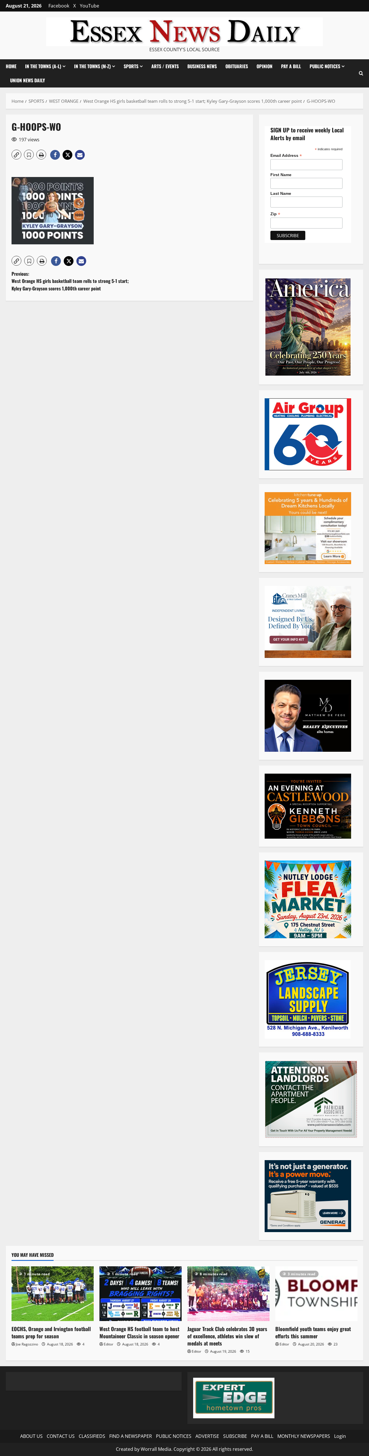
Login (340, 1436)
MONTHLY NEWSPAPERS (303, 1436)
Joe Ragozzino (27, 1344)
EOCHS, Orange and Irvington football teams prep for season (51, 1332)
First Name (280, 174)
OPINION (264, 66)
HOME (11, 66)
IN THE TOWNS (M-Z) (92, 66)
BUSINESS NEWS (202, 66)
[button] (361, 73)
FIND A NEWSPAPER (130, 1436)
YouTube (89, 6)
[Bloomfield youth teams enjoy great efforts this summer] (316, 1293)
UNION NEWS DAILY (27, 80)
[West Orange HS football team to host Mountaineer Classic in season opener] (140, 1293)
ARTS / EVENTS (165, 66)
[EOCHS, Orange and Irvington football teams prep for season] (53, 1293)
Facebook (58, 6)
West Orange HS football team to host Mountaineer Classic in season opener (139, 1332)
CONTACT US (61, 1436)
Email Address (286, 155)
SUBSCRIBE (235, 1436)
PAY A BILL (291, 66)
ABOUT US (31, 1436)
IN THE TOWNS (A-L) (43, 66)
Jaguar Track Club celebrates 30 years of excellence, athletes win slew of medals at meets (227, 1336)
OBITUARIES (236, 66)
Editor (108, 1344)
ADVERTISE (207, 1436)
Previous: (70, 281)
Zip (275, 214)
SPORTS (131, 66)
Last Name (280, 193)
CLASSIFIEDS (92, 1436)
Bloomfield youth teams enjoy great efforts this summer (313, 1332)
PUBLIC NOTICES (173, 1436)
